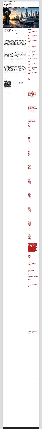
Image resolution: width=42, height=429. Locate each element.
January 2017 (29, 221)
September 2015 (29, 238)
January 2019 (29, 195)
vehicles (32, 251)
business (32, 244)
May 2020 (29, 178)
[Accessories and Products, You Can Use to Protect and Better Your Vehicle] (7, 84)
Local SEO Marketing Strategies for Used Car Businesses (34, 36)
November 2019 (29, 184)
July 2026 (29, 125)
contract (35, 245)
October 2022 (29, 166)
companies (31, 245)
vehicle (30, 251)
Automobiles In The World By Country (32, 95)
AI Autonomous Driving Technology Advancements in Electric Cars (35, 55)
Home (5, 7)
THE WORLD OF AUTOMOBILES (19, 7)
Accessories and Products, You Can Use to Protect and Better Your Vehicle (7, 88)
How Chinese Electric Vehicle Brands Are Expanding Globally (35, 72)
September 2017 (29, 212)
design (32, 246)
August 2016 (29, 226)
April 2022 (29, 167)
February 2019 (29, 194)
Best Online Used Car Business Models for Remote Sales (35, 64)
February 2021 (29, 168)
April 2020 (29, 179)
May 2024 (29, 152)
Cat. (28, 78)
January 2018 (29, 208)
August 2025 (29, 136)
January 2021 (29, 169)
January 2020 (29, 182)
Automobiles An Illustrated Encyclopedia (32, 92)
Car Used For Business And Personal (32, 106)
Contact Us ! (9, 1)
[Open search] (37, 7)
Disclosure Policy (11, 1)
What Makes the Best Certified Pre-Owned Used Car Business (34, 51)
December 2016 (29, 222)
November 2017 (29, 210)
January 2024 (29, 156)
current (28, 246)
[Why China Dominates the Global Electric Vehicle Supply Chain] (29, 263)
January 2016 (29, 234)
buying (34, 244)
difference (35, 246)
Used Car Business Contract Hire (31, 120)
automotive (36, 243)
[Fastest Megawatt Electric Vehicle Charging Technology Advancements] (29, 67)
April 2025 (29, 140)
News (28, 109)
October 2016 (29, 224)
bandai (28, 244)
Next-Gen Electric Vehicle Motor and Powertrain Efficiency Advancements (34, 40)
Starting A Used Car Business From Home (32, 111)
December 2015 (29, 235)
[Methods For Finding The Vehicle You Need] (29, 378)
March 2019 (29, 193)
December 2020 (29, 170)
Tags (28, 80)
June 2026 (29, 126)
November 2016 (29, 223)
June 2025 (29, 138)
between (30, 244)
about (28, 243)
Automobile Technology (30, 91)
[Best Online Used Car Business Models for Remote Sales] (29, 63)
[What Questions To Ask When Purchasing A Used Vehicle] (29, 331)
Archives (29, 79)
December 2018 (29, 196)
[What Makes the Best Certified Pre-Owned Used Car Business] (29, 50)
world (34, 251)
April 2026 (29, 128)
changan (28, 245)
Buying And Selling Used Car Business (32, 105)
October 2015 (29, 237)
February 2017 (29, 220)
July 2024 (29, 150)
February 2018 (29, 207)
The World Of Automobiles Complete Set (8, 29)
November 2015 (29, 236)
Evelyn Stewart (8, 31)
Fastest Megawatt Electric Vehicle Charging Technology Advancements (35, 68)
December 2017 (29, 209)
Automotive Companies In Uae (31, 97)
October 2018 (29, 198)
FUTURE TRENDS (13, 7)
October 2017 (29, 211)
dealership (31, 246)
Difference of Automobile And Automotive (32, 108)
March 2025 (29, 141)
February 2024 (29, 155)
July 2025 (29, 137)
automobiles (33, 243)
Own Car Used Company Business (31, 110)
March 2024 (29, 154)
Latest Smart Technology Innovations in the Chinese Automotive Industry (34, 59)
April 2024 (29, 153)
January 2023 (29, 165)
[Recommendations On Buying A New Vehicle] (29, 284)
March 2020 (29, 180)
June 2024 (29, 151)
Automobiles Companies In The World (32, 93)
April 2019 (29, 192)
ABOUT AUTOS (8, 7)
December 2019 (29, 183)
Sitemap (14, 1)
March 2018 (29, 206)
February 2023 (29, 164)
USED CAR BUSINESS (26, 7)
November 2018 (29, 197)
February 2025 (29, 142)
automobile (31, 243)
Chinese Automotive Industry (31, 107)
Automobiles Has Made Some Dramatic (32, 94)
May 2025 (29, 139)
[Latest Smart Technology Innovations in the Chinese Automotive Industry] (29, 58)
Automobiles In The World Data (31, 96)
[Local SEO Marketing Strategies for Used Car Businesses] (29, 35)
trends (28, 251)
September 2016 (29, 225)
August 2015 (29, 239)
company (33, 245)
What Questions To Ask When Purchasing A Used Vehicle (34, 332)
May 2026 (29, 127)
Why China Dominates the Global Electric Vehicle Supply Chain (34, 31)
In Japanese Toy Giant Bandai (31, 270)
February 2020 (29, 181)
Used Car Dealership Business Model (32, 121)
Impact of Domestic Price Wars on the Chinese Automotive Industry (34, 46)
